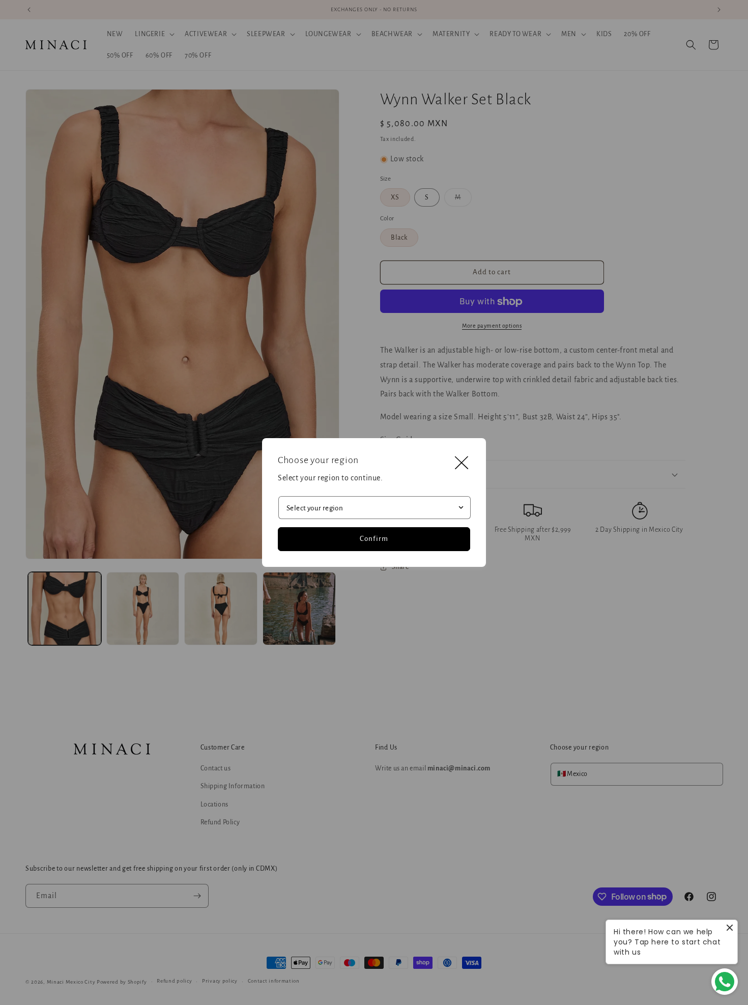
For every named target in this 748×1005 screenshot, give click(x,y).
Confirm (374, 538)
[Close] (461, 462)
